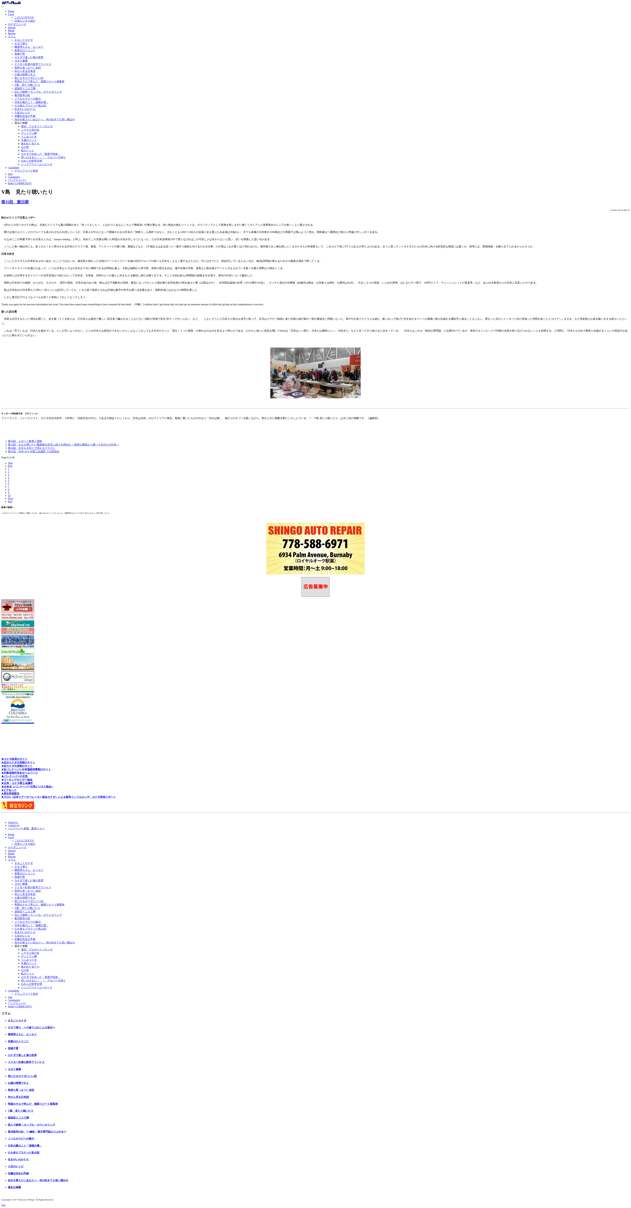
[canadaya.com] (17, 689)
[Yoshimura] (17, 647)
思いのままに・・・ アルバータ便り (43, 157)
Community (14, 177)
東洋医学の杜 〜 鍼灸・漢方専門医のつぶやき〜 (37, 1131)
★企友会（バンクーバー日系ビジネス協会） (27, 786)
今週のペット (29, 140)
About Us (13, 822)
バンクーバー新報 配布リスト (26, 828)
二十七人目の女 (30, 129)
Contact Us (14, 825)
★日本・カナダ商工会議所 (17, 783)
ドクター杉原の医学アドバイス (32, 64)
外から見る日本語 (24, 71)
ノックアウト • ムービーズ (36, 164)
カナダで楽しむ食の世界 (28, 57)
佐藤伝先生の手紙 (24, 116)
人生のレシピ (22, 112)
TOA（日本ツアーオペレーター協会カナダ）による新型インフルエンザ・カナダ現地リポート (60, 797)
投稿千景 (19, 53)
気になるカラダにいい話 (28, 78)
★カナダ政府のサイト (14, 759)
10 (9, 495)
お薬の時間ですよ (24, 74)
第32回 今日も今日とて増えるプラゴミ (31, 448)
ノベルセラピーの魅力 (27, 98)
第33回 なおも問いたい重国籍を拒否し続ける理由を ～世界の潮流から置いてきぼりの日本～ (63, 444)
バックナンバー (17, 180)
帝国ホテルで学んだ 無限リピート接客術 (39, 81)
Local (11, 14)
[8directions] (17, 682)
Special (11, 27)
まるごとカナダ (23, 40)
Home (11, 11)
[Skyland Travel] (17, 626)
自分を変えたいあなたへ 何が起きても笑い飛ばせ (44, 119)
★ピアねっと (9, 790)
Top (3, 1205)
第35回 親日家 (15, 202)
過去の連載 (14, 1187)
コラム (12, 36)
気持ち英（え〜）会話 (27, 67)
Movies (12, 33)
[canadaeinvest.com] (17, 633)
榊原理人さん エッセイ (28, 47)
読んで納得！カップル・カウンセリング (38, 91)
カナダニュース (17, 24)
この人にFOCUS (24, 17)
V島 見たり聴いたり (27, 85)
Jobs (10, 174)
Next (10, 498)
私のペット (27, 150)
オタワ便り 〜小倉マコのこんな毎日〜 (31, 1027)
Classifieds (13, 167)
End (10, 501)
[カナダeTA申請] (17, 611)
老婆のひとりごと (24, 50)
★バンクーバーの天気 (14, 776)
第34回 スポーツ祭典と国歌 (25, 441)
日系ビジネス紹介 (24, 20)
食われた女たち (30, 143)
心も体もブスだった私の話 (30, 105)
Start (10, 463)
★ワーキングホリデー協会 (17, 779)
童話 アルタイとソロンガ (37, 126)
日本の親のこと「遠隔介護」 (31, 102)
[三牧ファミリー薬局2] (17, 654)
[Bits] (17, 669)
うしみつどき (29, 136)
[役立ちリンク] (17, 808)
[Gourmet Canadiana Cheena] (17, 618)
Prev (10, 466)
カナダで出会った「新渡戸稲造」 (40, 154)
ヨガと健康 (21, 60)
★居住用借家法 (10, 793)
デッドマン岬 (29, 133)
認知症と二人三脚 (24, 88)
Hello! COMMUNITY (20, 183)
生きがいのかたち (24, 109)
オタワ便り (21, 43)
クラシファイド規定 (26, 170)
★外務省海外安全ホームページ (19, 772)
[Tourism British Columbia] (17, 723)
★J (3, 797)
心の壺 (25, 147)
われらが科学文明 (31, 160)
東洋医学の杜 (22, 95)
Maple (11, 30)
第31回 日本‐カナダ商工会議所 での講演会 (33, 451)
